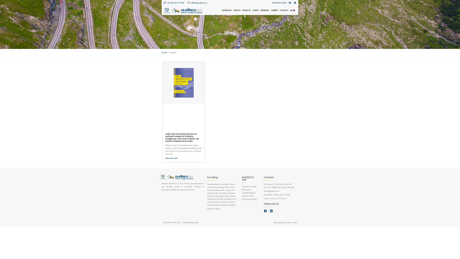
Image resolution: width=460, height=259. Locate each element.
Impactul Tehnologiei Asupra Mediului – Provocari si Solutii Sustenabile (235, 196)
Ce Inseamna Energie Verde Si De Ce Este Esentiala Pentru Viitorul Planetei (237, 187)
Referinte (265, 10)
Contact (284, 10)
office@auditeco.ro (199, 3)
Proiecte (246, 10)
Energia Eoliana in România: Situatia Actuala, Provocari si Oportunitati (235, 205)
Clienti (255, 10)
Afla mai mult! (171, 158)
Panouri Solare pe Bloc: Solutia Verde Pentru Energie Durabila (231, 190)
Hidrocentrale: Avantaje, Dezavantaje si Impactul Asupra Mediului (233, 193)
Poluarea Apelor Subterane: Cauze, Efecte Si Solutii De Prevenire (233, 184)
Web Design (278, 222)
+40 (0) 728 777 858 (175, 3)
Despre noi (227, 10)
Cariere (274, 10)
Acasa (164, 52)
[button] (213, 209)
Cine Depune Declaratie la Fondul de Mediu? (224, 202)
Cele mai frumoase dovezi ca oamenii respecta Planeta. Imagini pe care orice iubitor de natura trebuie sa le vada (182, 137)
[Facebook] (265, 211)
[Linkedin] (271, 211)
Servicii (236, 10)
